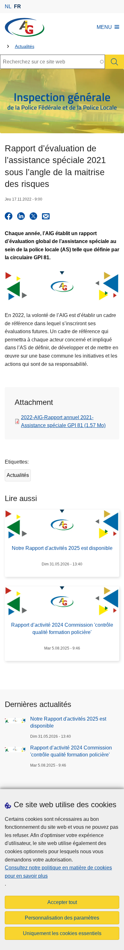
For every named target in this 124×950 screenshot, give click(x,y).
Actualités (24, 46)
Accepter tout (62, 902)
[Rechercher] (114, 62)
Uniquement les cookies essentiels (62, 933)
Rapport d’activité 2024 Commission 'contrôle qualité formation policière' (71, 751)
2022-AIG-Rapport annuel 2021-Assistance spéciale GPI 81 (63, 421)
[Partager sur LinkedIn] (21, 216)
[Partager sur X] (33, 216)
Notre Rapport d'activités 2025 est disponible (68, 722)
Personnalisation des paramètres (62, 917)
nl (8, 6)
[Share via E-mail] (46, 216)
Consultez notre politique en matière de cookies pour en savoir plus (58, 872)
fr (17, 6)
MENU (104, 27)
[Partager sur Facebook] (8, 216)
